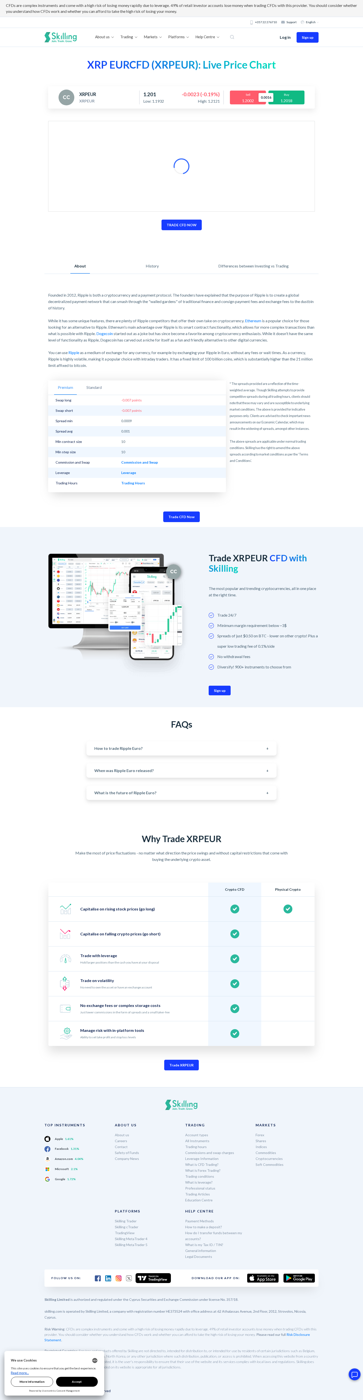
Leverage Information (202, 1158)
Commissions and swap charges (209, 1153)
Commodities (266, 1153)
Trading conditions (199, 1176)
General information (200, 1251)
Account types (196, 1135)
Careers (121, 1141)
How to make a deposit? (203, 1227)
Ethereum (253, 320)
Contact (121, 1147)
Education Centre (199, 1200)
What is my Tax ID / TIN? (204, 1245)
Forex (260, 1135)
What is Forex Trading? (203, 1170)
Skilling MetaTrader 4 (131, 1239)
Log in (285, 37)
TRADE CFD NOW (182, 225)
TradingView (125, 1233)
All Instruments (197, 1141)
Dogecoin (104, 333)
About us (122, 1135)
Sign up (307, 37)
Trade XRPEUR (181, 1065)
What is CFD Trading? (202, 1164)
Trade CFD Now (181, 517)
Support (291, 22)
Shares (261, 1141)
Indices (261, 1147)
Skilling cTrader (126, 1227)
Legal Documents (198, 1256)
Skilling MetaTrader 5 (131, 1245)
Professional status (200, 1188)
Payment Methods (199, 1221)
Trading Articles (197, 1194)
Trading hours (196, 1147)
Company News (127, 1158)
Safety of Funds (127, 1153)
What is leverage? (199, 1182)
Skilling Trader (126, 1221)
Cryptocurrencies (269, 1158)
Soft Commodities (269, 1164)
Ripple (73, 352)
